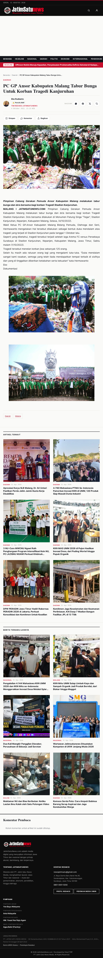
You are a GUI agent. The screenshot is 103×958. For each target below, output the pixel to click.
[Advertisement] (51, 36)
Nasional (32, 59)
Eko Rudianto (17, 99)
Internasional (80, 59)
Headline (19, 59)
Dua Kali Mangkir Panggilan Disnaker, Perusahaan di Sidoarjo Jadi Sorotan (22, 745)
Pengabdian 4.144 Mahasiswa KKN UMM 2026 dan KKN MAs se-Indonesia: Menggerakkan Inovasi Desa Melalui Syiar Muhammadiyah (25, 687)
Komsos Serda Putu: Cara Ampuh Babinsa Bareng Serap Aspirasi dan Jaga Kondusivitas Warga (75, 804)
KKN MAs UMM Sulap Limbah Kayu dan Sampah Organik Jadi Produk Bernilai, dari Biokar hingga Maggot (75, 686)
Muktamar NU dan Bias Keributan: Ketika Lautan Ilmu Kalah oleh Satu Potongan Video (26, 802)
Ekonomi (65, 59)
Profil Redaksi (63, 891)
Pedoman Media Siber (86, 891)
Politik (54, 59)
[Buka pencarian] (89, 10)
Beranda (7, 59)
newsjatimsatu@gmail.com (65, 872)
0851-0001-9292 (61, 885)
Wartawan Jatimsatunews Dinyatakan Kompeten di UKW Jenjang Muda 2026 (73, 745)
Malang (18, 416)
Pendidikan (96, 59)
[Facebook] (83, 104)
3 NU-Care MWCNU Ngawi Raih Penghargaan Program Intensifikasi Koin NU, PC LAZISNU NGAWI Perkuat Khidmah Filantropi (26, 552)
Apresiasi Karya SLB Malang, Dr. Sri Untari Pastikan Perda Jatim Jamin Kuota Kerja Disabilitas (25, 491)
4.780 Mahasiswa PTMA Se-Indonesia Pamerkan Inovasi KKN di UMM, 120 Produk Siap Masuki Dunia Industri (75, 491)
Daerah (43, 59)
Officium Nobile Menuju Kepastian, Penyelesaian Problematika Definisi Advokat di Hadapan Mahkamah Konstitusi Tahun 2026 (57, 65)
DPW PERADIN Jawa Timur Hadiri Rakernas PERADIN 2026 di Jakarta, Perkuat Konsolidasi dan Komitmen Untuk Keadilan (26, 611)
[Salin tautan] (97, 104)
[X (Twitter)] (90, 104)
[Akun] (97, 10)
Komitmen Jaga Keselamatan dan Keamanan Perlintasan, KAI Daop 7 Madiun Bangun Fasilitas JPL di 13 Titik (76, 611)
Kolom (6, 798)
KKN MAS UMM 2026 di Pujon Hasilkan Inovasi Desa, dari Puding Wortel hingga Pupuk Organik (74, 551)
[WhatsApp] (76, 104)
